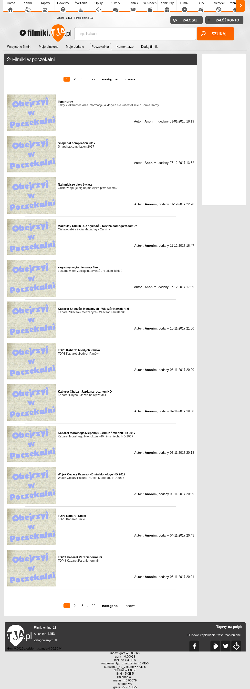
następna (110, 79)
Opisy (98, 3)
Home (11, 3)
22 (93, 79)
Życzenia (80, 3)
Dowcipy (63, 3)
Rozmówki (236, 3)
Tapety (45, 3)
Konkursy (167, 3)
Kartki (27, 3)
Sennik (133, 3)
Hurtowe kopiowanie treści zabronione (214, 635)
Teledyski (218, 3)
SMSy (115, 3)
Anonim (150, 121)
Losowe (129, 79)
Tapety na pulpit (229, 627)
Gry (201, 3)
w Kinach (150, 3)
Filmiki (184, 3)
